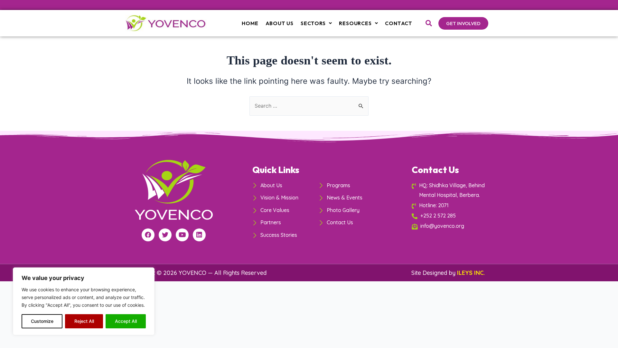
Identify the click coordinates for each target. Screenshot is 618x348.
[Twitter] (165, 234)
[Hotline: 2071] (450, 205)
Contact (398, 23)
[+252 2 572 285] (450, 215)
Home (250, 23)
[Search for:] (309, 105)
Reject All (84, 321)
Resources (355, 23)
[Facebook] (148, 234)
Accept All (126, 321)
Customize (42, 321)
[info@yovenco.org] (450, 226)
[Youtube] (182, 234)
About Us (280, 23)
